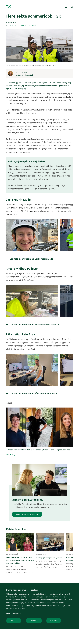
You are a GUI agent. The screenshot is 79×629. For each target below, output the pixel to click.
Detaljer (33, 620)
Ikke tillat (53, 620)
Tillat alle (13, 620)
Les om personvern (13, 613)
